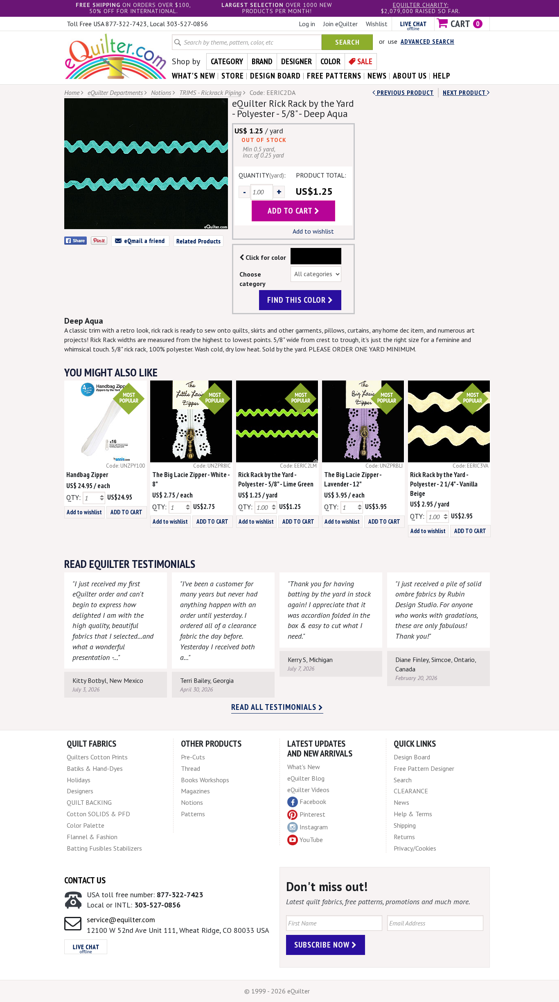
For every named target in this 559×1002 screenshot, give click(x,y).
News (401, 802)
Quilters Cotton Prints (97, 757)
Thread (190, 768)
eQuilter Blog (306, 778)
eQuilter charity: (421, 5)
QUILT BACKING (89, 802)
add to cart (291, 210)
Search (347, 42)
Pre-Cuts (193, 757)
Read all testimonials (274, 707)
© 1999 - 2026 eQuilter (277, 991)
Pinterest (312, 814)
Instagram (314, 827)
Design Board (412, 757)
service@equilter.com (121, 919)
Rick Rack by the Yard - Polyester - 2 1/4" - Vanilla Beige (444, 484)
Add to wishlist (313, 231)
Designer (296, 61)
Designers (80, 791)
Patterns (193, 814)
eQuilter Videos (308, 790)
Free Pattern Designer (424, 768)
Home (71, 92)
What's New (303, 767)
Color (330, 61)
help (442, 76)
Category (227, 61)
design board (275, 76)
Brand (262, 61)
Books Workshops (205, 780)
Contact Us (85, 880)
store (232, 76)
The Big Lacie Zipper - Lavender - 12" (352, 479)
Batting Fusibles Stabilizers (104, 848)
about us (410, 76)
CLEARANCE (411, 791)
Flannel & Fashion (92, 837)
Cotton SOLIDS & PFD (98, 814)
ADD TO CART (126, 512)
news (377, 76)
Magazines (195, 791)
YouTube (311, 839)
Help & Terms (413, 814)
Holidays (78, 780)
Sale (364, 61)
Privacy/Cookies (415, 848)
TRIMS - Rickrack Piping (210, 92)
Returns (404, 837)
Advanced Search (427, 41)
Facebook (313, 801)
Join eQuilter (340, 24)
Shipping (405, 825)
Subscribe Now (323, 944)
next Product (465, 92)
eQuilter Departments (115, 92)
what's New (193, 76)
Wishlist (377, 24)
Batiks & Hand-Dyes (95, 768)
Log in (307, 24)
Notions (161, 92)
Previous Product (404, 92)
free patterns (334, 76)
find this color (297, 300)
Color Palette (85, 825)
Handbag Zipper (87, 474)
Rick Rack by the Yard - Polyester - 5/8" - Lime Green (275, 479)
